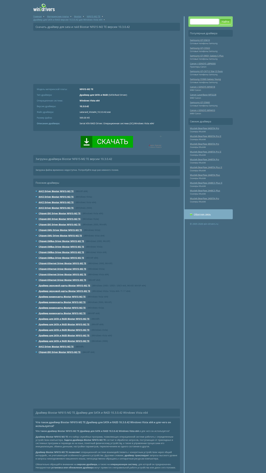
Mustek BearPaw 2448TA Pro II (205, 151)
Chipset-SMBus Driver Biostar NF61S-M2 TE (61, 241)
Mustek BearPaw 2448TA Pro (204, 159)
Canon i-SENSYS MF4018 (202, 86)
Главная (37, 16)
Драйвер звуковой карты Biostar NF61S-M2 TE (64, 285)
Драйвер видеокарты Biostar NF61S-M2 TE (62, 296)
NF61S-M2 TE (93, 16)
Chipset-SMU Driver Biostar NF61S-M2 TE (60, 230)
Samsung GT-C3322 (200, 48)
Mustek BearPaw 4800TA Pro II (205, 136)
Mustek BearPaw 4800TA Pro (204, 143)
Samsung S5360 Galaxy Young (205, 79)
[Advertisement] (106, 56)
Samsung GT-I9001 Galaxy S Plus (207, 55)
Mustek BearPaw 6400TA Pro (204, 128)
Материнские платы (58, 16)
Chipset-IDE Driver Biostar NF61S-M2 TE (60, 213)
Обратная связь (202, 214)
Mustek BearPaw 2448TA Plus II (206, 167)
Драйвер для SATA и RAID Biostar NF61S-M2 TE (64, 318)
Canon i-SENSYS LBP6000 (203, 63)
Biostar (77, 16)
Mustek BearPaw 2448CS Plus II (206, 182)
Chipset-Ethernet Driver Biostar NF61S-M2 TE (62, 263)
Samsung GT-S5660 (200, 102)
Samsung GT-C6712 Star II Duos (206, 71)
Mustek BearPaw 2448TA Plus (205, 175)
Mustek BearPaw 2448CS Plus (205, 190)
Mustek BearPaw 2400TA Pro (204, 198)
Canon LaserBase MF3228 (203, 94)
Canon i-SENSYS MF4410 (202, 110)
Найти (225, 21)
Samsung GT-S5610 (200, 40)
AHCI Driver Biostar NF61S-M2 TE (56, 191)
